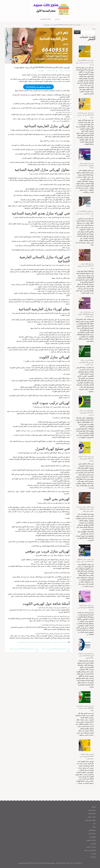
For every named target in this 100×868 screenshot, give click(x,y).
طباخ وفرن (92, 837)
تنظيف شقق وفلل (90, 820)
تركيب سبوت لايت (56, 642)
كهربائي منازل (57, 121)
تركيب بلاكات (30, 431)
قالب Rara (42, 863)
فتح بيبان (93, 843)
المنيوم (94, 807)
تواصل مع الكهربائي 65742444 (38, 87)
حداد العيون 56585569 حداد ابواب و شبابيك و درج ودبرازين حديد (85, 213)
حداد (94, 823)
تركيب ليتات (66, 426)
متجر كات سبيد (74, 863)
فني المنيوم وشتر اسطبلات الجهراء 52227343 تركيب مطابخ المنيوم (86, 655)
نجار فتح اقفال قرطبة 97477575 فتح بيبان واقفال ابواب (86, 266)
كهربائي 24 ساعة (34, 642)
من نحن (57, 19)
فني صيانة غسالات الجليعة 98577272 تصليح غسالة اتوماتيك (86, 459)
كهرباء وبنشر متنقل (90, 850)
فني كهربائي (49, 134)
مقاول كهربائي (51, 178)
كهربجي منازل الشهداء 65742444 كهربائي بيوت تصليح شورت (86, 756)
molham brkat (51, 70)
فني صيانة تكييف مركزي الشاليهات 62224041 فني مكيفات (86, 165)
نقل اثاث (93, 857)
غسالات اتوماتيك (91, 840)
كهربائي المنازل (58, 141)
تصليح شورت (47, 642)
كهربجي (40, 70)
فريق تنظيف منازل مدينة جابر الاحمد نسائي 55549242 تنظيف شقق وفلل (85, 509)
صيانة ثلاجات (92, 833)
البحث (93, 29)
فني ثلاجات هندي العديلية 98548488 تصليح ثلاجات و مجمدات (86, 607)
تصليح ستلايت (92, 813)
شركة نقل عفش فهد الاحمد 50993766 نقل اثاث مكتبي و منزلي (85, 115)
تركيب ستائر (53, 487)
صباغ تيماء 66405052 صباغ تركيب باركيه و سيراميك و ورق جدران (85, 62)
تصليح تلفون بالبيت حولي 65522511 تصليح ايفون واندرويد (86, 413)
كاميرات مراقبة (91, 847)
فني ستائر (63, 487)
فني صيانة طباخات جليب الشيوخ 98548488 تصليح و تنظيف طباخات (86, 314)
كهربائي (31, 130)
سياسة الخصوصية (45, 19)
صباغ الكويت (92, 830)
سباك (94, 827)
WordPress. (31, 863)
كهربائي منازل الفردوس (63, 112)
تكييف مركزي (92, 817)
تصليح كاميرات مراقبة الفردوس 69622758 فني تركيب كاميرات (86, 362)
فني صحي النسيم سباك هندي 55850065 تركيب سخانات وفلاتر (85, 708)
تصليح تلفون (92, 810)
